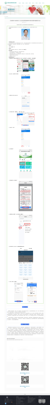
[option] (25, 349)
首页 (5, 16)
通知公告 (7, 16)
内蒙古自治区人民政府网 (30, 397)
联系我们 (25, 394)
